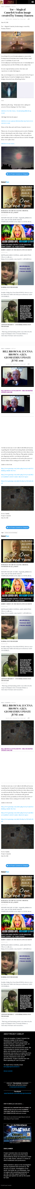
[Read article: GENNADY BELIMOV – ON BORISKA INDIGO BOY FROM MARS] (17, 311)
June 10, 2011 (9, 19)
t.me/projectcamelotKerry (17, 1087)
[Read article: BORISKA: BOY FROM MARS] (17, 273)
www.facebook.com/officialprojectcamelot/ (17, 1093)
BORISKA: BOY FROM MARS (9, 287)
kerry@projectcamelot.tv (11, 1066)
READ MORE (8, 1071)
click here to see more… (8, 143)
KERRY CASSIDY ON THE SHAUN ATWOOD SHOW (16, 250)
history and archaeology (11, 532)
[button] (32, 2)
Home (2, 6)
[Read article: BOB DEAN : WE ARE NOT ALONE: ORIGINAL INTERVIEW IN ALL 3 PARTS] (17, 197)
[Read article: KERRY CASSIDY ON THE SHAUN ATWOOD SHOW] (17, 236)
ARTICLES (14, 6)
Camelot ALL (7, 6)
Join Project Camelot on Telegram (18, 174)
